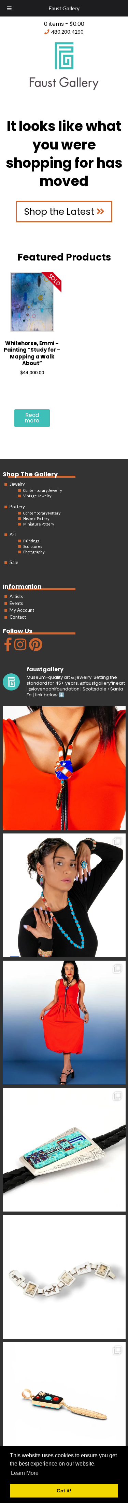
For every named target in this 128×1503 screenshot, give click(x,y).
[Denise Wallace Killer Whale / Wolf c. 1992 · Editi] (64, 1277)
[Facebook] (7, 647)
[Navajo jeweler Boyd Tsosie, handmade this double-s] (64, 1404)
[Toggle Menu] (9, 8)
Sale (14, 562)
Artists (16, 596)
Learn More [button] (25, 1473)
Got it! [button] (64, 1490)
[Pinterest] (34, 647)
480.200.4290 (67, 32)
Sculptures (32, 546)
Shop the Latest (60, 211)
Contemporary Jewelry (42, 490)
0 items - (64, 24)
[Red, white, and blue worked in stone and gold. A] (64, 1022)
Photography (33, 552)
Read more (32, 417)
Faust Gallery (64, 8)
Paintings (31, 541)
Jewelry (17, 484)
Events (16, 603)
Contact (18, 617)
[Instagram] (19, 647)
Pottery (17, 506)
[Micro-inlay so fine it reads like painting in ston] (64, 1150)
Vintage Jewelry (37, 496)
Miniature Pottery (38, 524)
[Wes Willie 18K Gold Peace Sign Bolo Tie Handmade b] (64, 768)
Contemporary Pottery (41, 513)
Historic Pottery (36, 518)
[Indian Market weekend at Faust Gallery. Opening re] (64, 895)
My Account (22, 610)
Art (13, 534)
